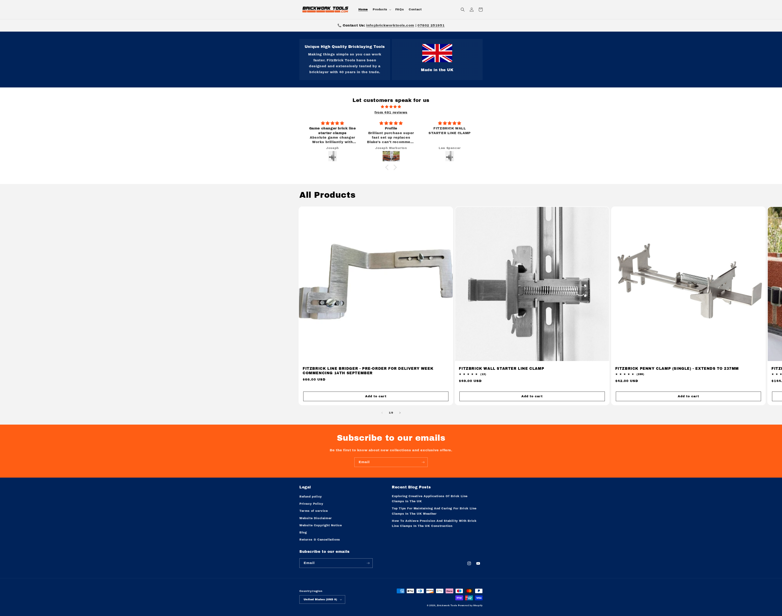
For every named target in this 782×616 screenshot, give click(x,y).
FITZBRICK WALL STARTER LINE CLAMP (501, 369)
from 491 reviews (391, 112)
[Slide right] (399, 412)
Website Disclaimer (315, 518)
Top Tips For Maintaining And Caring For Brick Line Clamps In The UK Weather (434, 511)
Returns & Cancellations (319, 539)
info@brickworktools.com (390, 25)
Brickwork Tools (447, 605)
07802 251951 (431, 25)
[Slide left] (382, 412)
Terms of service (313, 510)
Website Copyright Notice (320, 525)
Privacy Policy (311, 503)
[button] (381, 9)
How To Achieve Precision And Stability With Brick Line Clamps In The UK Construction (434, 523)
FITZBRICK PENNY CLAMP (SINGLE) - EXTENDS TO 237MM (677, 369)
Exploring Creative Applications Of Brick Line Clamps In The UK (430, 499)
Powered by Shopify (470, 605)
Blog (303, 532)
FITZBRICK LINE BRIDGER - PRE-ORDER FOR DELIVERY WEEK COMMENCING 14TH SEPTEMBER (368, 371)
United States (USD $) (320, 599)
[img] (391, 107)
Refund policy (310, 496)
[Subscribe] (422, 462)
